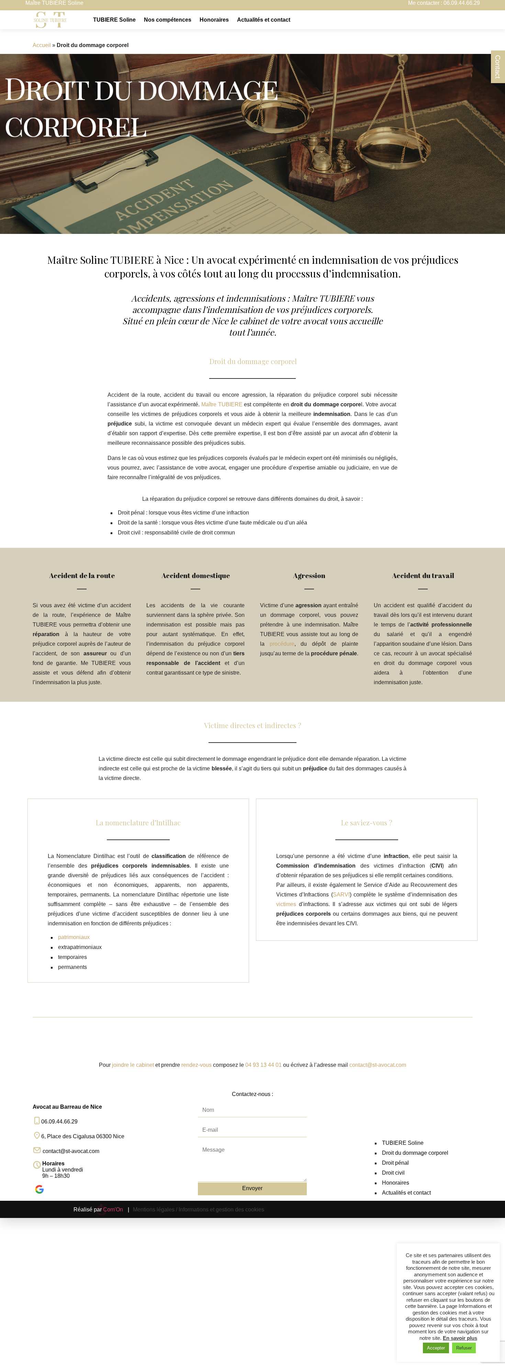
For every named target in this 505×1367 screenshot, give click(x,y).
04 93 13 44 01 (263, 1065)
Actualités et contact (263, 20)
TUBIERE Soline (114, 20)
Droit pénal (395, 1163)
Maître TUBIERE (222, 404)
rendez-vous (196, 1065)
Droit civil (393, 1173)
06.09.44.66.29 (462, 3)
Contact (498, 67)
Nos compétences (167, 20)
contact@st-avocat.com (377, 1065)
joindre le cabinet (132, 1065)
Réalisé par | (101, 1209)
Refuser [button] (464, 1348)
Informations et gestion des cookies (221, 1209)
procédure (282, 644)
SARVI (341, 894)
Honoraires (214, 20)
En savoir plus (460, 1338)
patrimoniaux (74, 937)
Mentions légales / (155, 1209)
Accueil (42, 45)
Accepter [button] (436, 1348)
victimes (286, 904)
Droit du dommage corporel (415, 1153)
